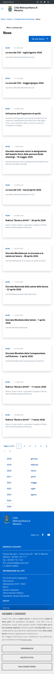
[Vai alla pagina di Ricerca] (49, 8)
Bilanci (5, 586)
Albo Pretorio (8, 580)
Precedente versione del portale (16, 595)
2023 (9, 488)
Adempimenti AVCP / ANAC (14, 583)
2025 (9, 500)
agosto (34, 494)
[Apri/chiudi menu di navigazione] (2, 8)
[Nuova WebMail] (37, 2)
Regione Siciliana (8, 2)
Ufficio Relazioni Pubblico (13, 592)
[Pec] (48, 2)
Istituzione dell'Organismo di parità (23, 113)
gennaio (34, 458)
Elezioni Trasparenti (11, 589)
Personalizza (27, 648)
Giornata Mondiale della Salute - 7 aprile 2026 (25, 321)
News (8, 48)
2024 (9, 494)
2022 (9, 482)
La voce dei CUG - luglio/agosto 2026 (24, 52)
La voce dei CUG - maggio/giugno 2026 (25, 83)
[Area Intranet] (44, 2)
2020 (9, 470)
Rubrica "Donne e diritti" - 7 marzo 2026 (25, 419)
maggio (34, 482)
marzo (33, 470)
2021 (9, 476)
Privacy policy (26, 639)
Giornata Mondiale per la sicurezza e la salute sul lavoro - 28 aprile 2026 (24, 254)
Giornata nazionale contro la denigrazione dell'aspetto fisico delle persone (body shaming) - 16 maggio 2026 (26, 154)
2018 (9, 458)
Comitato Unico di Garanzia (24, 19)
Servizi (9, 19)
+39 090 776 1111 (19, 556)
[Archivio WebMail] (41, 2)
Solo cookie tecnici (27, 666)
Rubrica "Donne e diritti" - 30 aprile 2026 (26, 220)
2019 (9, 464)
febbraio (34, 464)
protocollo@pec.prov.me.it (18, 562)
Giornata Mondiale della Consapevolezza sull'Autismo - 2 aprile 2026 (25, 355)
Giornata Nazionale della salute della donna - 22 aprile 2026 (27, 288)
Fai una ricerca (38, 38)
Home (3, 19)
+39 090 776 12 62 (14, 559)
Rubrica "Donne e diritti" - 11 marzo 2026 (26, 386)
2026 (9, 506)
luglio (33, 488)
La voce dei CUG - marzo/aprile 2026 (23, 189)
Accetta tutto (27, 657)
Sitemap (6, 607)
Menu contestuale (14, 27)
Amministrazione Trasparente (15, 577)
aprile (33, 476)
